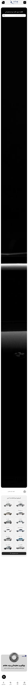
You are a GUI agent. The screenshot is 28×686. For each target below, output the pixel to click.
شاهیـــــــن (20, 545)
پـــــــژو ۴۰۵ (20, 510)
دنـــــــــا (7, 527)
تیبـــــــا (7, 502)
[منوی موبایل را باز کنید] (25, 2)
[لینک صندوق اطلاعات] (13, 491)
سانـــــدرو (7, 536)
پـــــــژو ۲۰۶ (20, 502)
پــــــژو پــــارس (20, 527)
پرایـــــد (7, 519)
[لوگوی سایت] (14, 2)
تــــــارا (8, 510)
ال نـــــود (20, 536)
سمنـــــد (20, 519)
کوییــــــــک (8, 545)
